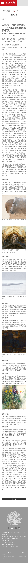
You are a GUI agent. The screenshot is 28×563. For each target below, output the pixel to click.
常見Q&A (17, 556)
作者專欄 (15, 10)
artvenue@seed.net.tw (12, 546)
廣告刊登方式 (4, 556)
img (9, 527)
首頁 (4, 10)
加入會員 (21, 556)
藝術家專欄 (7, 11)
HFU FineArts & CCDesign (17, 552)
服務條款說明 (11, 556)
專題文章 (9, 10)
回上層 (14, 499)
